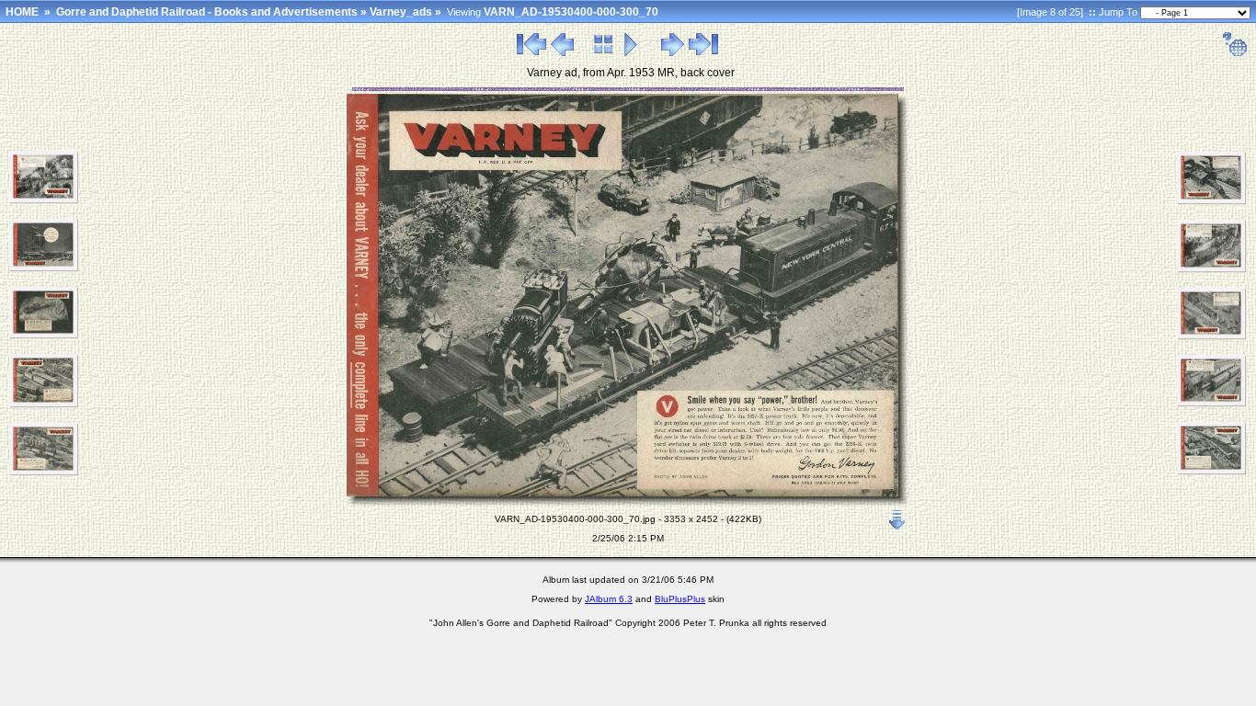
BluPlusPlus (680, 599)
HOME (22, 12)
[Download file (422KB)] (897, 515)
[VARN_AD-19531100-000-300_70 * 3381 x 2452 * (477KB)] (1212, 471)
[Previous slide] (562, 53)
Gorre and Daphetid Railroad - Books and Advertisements (207, 12)
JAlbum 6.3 (609, 599)
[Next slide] (672, 53)
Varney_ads (401, 12)
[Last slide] (703, 53)
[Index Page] (603, 53)
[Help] (1234, 53)
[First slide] (531, 53)
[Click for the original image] (628, 503)
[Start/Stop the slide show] (631, 53)
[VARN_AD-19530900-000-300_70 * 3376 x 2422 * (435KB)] (1212, 336)
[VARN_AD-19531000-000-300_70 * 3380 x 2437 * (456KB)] (1212, 403)
